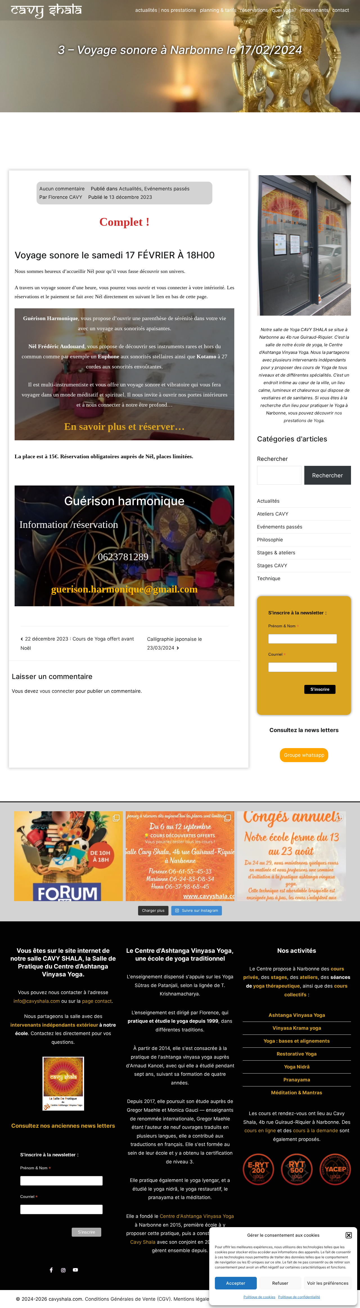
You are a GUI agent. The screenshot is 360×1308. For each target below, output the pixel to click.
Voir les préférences (327, 1283)
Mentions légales (193, 1299)
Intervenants (314, 10)
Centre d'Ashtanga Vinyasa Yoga (197, 1216)
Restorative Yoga (297, 1054)
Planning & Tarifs (218, 10)
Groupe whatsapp (304, 755)
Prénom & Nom (283, 626)
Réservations (254, 10)
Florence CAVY (65, 197)
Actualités (146, 10)
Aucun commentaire (62, 189)
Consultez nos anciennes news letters (63, 1125)
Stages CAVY (272, 565)
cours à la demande (315, 1130)
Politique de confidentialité (299, 1297)
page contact (97, 1001)
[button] (349, 1235)
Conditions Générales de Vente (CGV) (128, 1299)
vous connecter (57, 691)
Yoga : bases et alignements (297, 1041)
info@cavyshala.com (37, 1001)
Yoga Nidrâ (297, 1067)
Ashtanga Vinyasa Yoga (297, 1015)
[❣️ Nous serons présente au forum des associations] (68, 856)
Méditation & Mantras (296, 1092)
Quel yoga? (284, 10)
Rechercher (272, 458)
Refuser (280, 1283)
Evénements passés (167, 189)
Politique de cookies (259, 1297)
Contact (340, 10)
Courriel (277, 654)
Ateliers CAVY (272, 514)
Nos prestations (178, 10)
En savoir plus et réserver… (124, 426)
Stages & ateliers (276, 552)
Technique (268, 578)
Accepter (235, 1283)
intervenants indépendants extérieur (54, 1025)
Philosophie (270, 540)
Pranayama (297, 1080)
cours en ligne (260, 1130)
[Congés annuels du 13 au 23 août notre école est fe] (291, 856)
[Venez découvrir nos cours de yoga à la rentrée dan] (180, 856)
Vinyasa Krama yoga (297, 1028)
